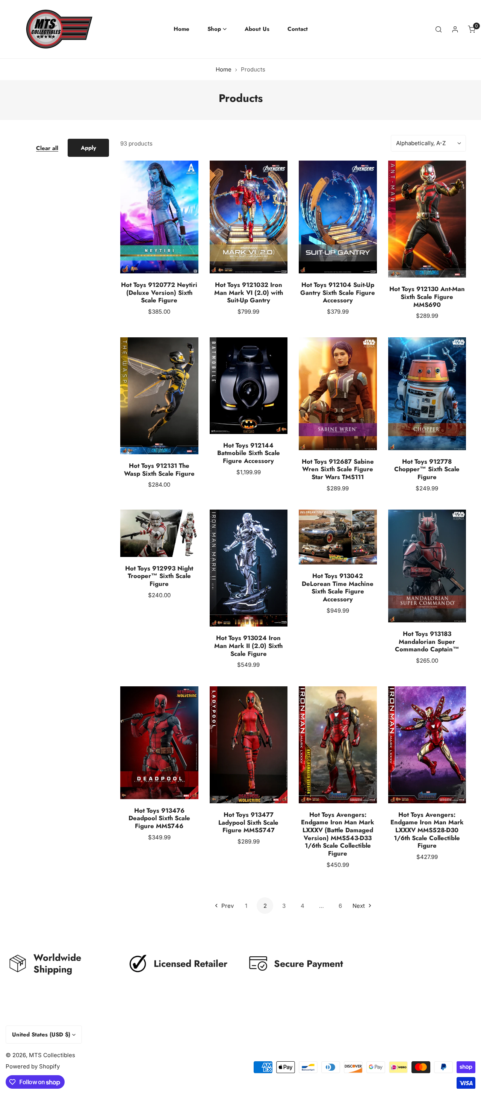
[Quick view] (184, 264)
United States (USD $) (41, 1034)
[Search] (438, 29)
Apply (88, 148)
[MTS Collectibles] (53, 29)
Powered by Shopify (33, 1066)
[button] (217, 29)
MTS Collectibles (52, 1055)
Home (223, 69)
